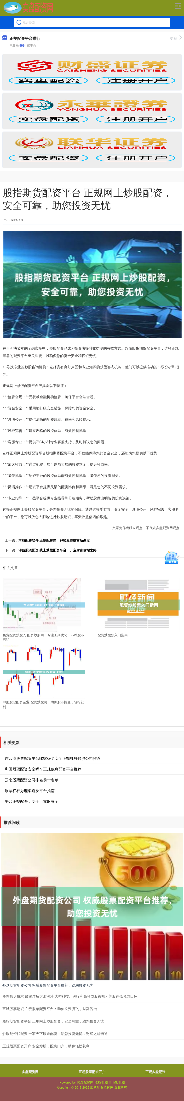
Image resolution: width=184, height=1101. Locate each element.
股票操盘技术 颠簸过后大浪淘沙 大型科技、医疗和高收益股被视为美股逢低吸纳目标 (69, 996)
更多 (174, 38)
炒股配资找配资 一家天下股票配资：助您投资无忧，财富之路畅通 (55, 1033)
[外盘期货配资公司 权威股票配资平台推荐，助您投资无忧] (92, 906)
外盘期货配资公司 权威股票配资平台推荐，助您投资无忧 (47, 985)
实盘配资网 (30, 1071)
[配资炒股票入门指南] (139, 604)
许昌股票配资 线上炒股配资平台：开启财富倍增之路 (57, 550)
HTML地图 (117, 1082)
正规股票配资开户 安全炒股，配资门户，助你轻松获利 (46, 1045)
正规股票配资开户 (92, 1071)
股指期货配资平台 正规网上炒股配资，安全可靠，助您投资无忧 (53, 1020)
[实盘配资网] (28, 8)
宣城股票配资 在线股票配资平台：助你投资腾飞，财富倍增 (49, 1008)
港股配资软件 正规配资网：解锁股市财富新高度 (54, 540)
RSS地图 (101, 1082)
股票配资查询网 (102, 1087)
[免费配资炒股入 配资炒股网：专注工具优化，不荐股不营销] (44, 604)
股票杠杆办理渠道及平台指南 (30, 790)
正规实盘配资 (155, 1071)
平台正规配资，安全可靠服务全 (31, 801)
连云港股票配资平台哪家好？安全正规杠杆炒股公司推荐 (53, 758)
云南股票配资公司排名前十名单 (31, 779)
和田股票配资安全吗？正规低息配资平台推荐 (43, 769)
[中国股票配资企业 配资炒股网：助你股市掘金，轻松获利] (44, 671)
